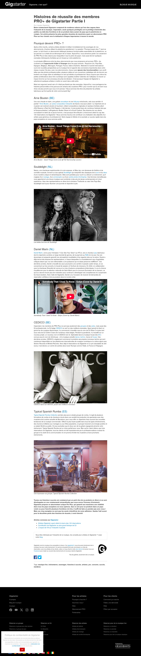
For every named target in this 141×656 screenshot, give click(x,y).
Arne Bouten (44, 104)
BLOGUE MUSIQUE (128, 4)
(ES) (64, 411)
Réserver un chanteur (110, 626)
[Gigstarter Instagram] (27, 610)
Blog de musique (15, 602)
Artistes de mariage (78, 632)
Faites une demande (111, 602)
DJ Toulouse (44, 634)
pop (95, 253)
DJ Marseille (44, 629)
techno (82, 337)
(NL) (49, 167)
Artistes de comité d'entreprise (81, 634)
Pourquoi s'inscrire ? (79, 599)
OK (22, 650)
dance (77, 337)
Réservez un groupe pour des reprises (20, 626)
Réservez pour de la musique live (115, 623)
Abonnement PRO (78, 609)
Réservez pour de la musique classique (115, 634)
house (95, 337)
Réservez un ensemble (110, 632)
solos (93, 326)
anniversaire (57, 177)
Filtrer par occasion (110, 609)
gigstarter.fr (71, 545)
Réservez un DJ (46, 623)
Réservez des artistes (79, 623)
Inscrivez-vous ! (78, 602)
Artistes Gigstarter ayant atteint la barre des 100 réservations (59, 523)
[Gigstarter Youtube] (16, 610)
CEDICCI (59, 328)
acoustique (64, 101)
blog (41, 537)
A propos (12, 599)
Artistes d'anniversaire (78, 629)
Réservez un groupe (16, 623)
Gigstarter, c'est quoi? (38, 4)
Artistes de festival (77, 626)
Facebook (37, 551)
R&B (86, 255)
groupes (83, 326)
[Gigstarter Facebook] (11, 610)
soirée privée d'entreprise (78, 177)
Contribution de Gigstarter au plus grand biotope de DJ (57, 525)
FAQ (73, 606)
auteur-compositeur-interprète (62, 104)
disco (105, 172)
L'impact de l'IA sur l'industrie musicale (51, 527)
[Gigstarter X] (21, 610)
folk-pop (76, 101)
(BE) (51, 98)
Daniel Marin (38, 253)
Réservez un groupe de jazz (17, 629)
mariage (46, 177)
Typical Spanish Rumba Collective (45, 415)
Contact (12, 606)
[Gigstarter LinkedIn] (32, 610)
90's (99, 335)
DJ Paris (43, 626)
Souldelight (67, 172)
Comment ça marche (111, 599)
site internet (79, 549)
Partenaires (76, 612)
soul (97, 172)
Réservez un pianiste (110, 629)
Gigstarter (54, 520)
